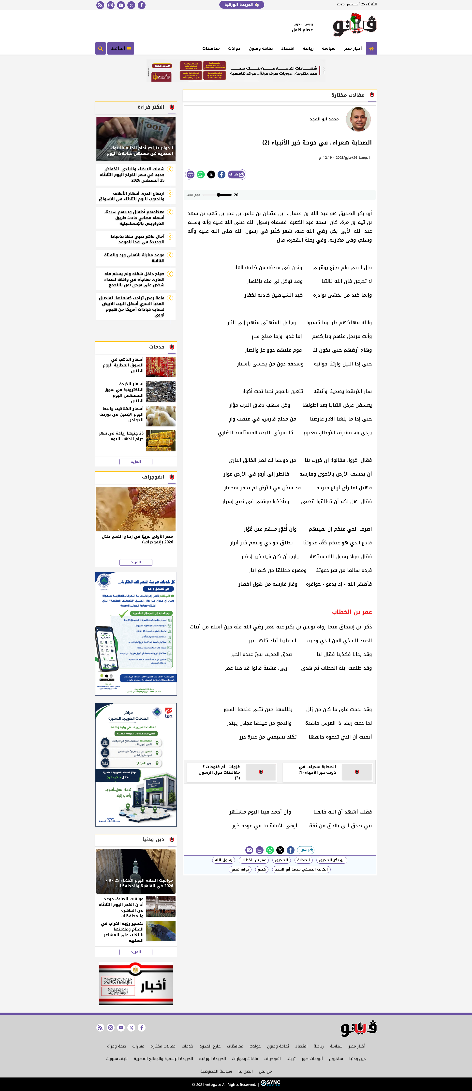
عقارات (138, 1046)
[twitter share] (211, 174)
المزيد (136, 462)
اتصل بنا (245, 1071)
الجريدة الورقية (239, 4)
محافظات (211, 48)
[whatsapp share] (201, 174)
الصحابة (303, 860)
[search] (100, 48)
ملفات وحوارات (245, 1058)
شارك (234, 174)
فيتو (262, 869)
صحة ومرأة (116, 1046)
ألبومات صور (312, 1058)
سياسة (329, 48)
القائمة (118, 48)
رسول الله (223, 860)
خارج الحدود (210, 1046)
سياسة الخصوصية (216, 1071)
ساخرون (336, 1058)
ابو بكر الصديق (332, 860)
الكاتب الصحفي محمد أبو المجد (301, 869)
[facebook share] (221, 174)
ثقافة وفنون (261, 48)
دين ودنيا (357, 1058)
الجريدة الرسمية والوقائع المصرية (163, 1058)
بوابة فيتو (240, 869)
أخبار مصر (353, 48)
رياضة (308, 48)
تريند (291, 1058)
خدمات (187, 1046)
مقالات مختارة (163, 1046)
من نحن (265, 1071)
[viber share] (249, 850)
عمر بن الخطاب (253, 860)
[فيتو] (355, 26)
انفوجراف (272, 1058)
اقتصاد (288, 48)
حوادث (234, 48)
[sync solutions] (269, 1084)
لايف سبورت (117, 1058)
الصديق (281, 860)
